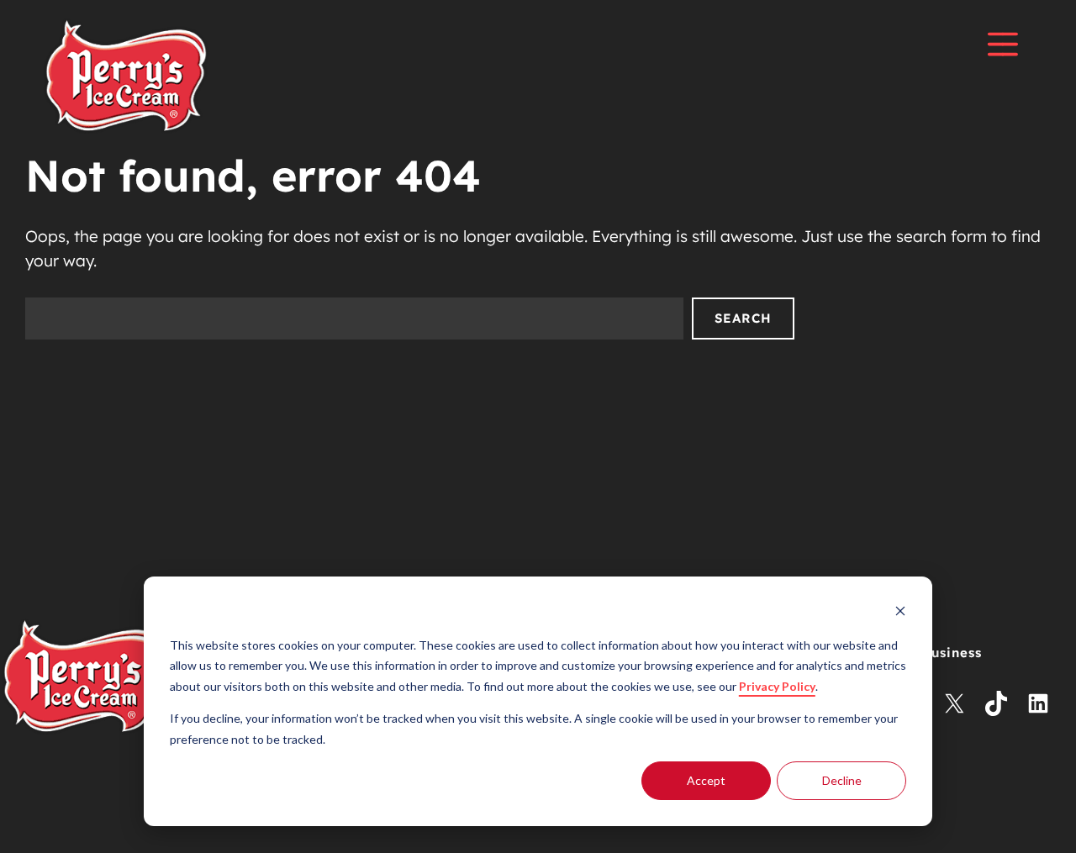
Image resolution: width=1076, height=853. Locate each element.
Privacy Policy (777, 686)
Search (743, 318)
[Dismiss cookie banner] (900, 613)
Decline (842, 780)
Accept (706, 780)
